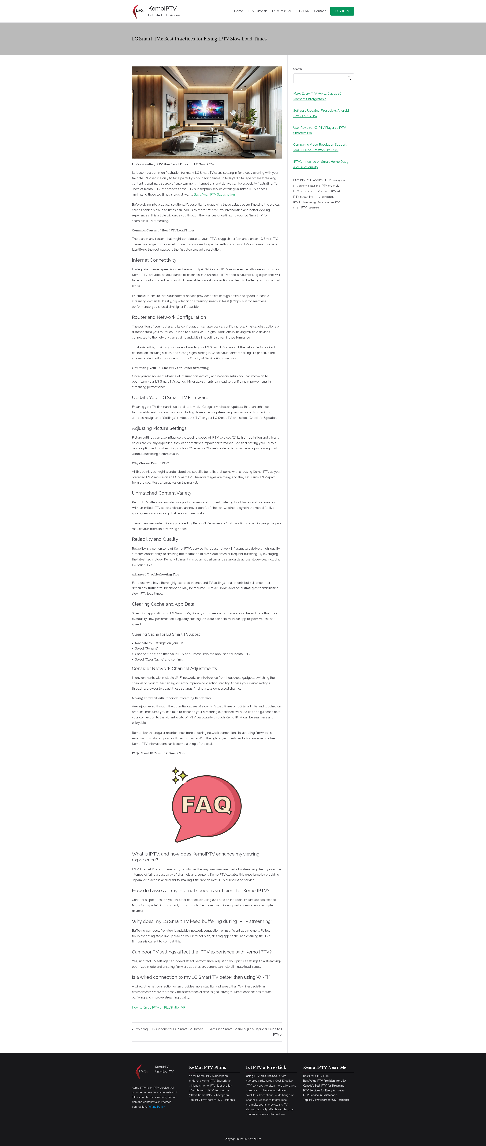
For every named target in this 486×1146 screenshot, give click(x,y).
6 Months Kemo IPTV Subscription (210, 1080)
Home (238, 11)
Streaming (314, 207)
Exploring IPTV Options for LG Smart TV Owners (169, 1029)
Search (297, 69)
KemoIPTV (162, 8)
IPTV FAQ (302, 11)
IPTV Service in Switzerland (320, 1095)
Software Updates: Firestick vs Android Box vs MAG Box (321, 113)
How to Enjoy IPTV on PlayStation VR (158, 1007)
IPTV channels (330, 185)
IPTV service (321, 191)
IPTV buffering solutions (306, 185)
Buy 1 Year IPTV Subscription (214, 194)
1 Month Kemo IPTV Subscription (209, 1090)
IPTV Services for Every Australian (324, 1090)
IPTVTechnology (324, 196)
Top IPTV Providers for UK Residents (212, 1099)
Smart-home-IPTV (328, 202)
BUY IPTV (342, 11)
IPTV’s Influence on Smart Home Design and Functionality (321, 164)
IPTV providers (302, 191)
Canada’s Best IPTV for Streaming (324, 1085)
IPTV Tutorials (257, 11)
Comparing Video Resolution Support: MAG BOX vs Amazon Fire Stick (320, 147)
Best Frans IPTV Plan (316, 1075)
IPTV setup (337, 191)
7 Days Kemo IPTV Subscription (209, 1095)
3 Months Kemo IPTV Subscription (210, 1085)
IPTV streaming (303, 196)
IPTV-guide (339, 180)
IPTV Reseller (281, 11)
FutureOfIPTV (315, 180)
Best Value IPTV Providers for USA (325, 1080)
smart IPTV (300, 207)
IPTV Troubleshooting (304, 202)
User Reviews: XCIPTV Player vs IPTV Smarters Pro (319, 130)
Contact (320, 11)
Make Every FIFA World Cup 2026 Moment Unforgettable (317, 96)
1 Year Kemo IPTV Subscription (208, 1075)
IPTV (328, 180)
